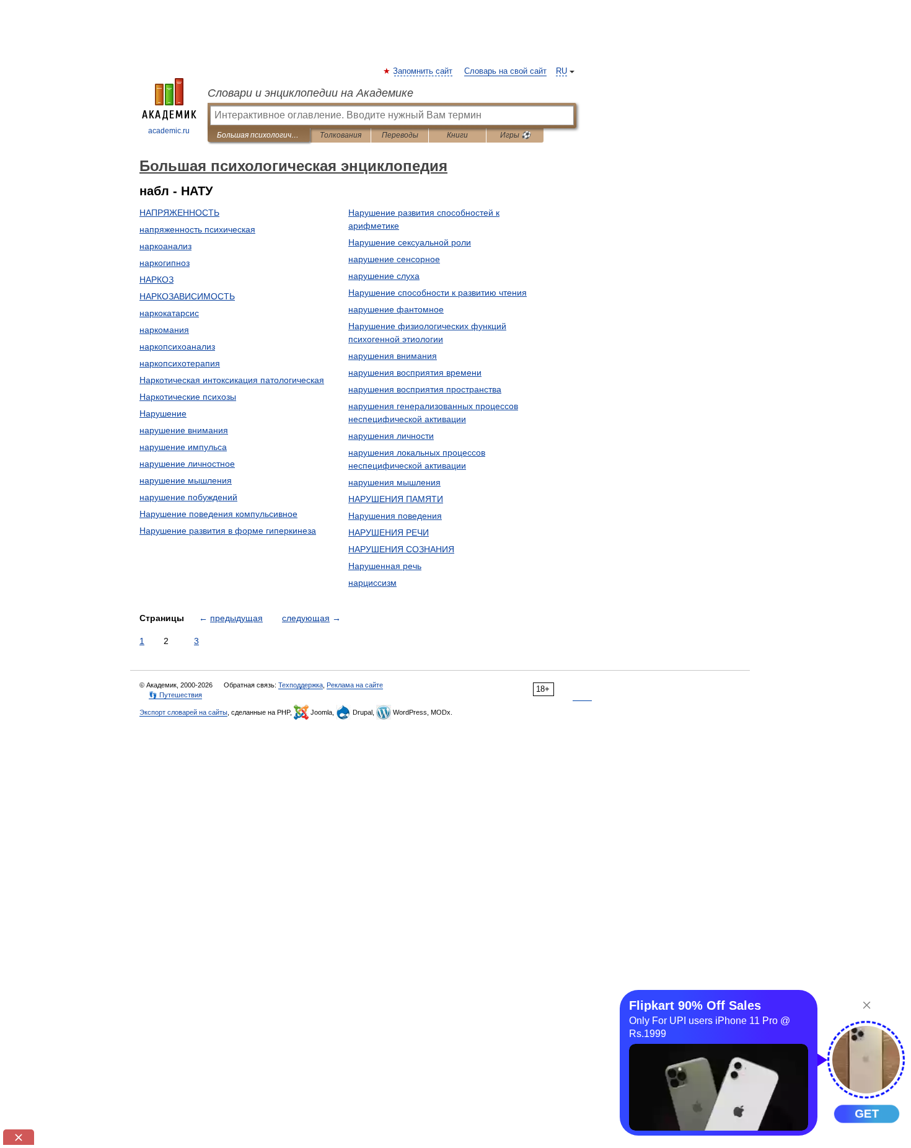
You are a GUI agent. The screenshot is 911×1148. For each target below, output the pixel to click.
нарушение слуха (384, 276)
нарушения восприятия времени (415, 373)
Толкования (340, 135)
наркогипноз (164, 263)
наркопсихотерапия (179, 363)
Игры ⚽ (515, 135)
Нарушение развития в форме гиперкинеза (227, 531)
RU (561, 71)
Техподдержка (300, 685)
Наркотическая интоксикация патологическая (231, 380)
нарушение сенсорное (394, 259)
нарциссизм (372, 583)
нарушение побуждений (188, 497)
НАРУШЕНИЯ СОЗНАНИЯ (401, 549)
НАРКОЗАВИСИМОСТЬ (187, 296)
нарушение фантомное (396, 309)
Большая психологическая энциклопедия (259, 135)
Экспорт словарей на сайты (183, 712)
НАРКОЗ (156, 280)
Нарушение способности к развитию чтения (437, 293)
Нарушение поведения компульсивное (218, 514)
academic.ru (169, 130)
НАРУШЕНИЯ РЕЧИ (388, 532)
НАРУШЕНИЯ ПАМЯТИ (395, 499)
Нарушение (163, 413)
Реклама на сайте (355, 685)
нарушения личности (391, 436)
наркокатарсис (169, 313)
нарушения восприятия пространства (424, 389)
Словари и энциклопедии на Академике (310, 93)
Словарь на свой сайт (505, 71)
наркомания (164, 330)
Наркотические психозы (187, 397)
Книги (457, 135)
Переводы (400, 135)
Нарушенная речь (384, 566)
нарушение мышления (185, 480)
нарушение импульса (183, 447)
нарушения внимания (392, 356)
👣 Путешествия (175, 695)
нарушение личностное (187, 464)
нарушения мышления (394, 482)
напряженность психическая (197, 229)
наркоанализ (165, 246)
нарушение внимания (183, 430)
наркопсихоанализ (177, 346)
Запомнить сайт (423, 71)
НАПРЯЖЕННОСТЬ (179, 213)
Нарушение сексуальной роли (409, 242)
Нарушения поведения (395, 516)
